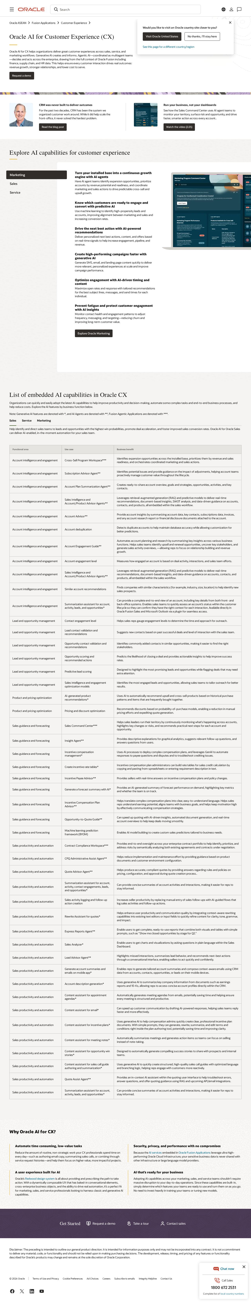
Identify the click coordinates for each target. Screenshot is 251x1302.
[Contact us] (239, 9)
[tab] (36, 175)
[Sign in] (231, 9)
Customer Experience (74, 23)
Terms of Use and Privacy (46, 1278)
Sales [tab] (12, 420)
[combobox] (125, 9)
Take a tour (141, 1223)
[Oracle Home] (31, 9)
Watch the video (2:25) (179, 126)
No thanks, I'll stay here (202, 36)
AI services (155, 1152)
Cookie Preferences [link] (73, 1278)
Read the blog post (53, 126)
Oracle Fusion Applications (195, 1152)
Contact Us (166, 1278)
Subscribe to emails (124, 1278)
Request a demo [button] (21, 75)
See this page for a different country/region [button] (168, 47)
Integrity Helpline (148, 1278)
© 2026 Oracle (17, 1278)
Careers (106, 1278)
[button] (11, 9)
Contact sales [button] (176, 1223)
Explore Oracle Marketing (94, 333)
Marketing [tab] (44, 420)
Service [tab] (27, 420)
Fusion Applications (43, 23)
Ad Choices (93, 1278)
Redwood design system (40, 1178)
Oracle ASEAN (17, 23)
